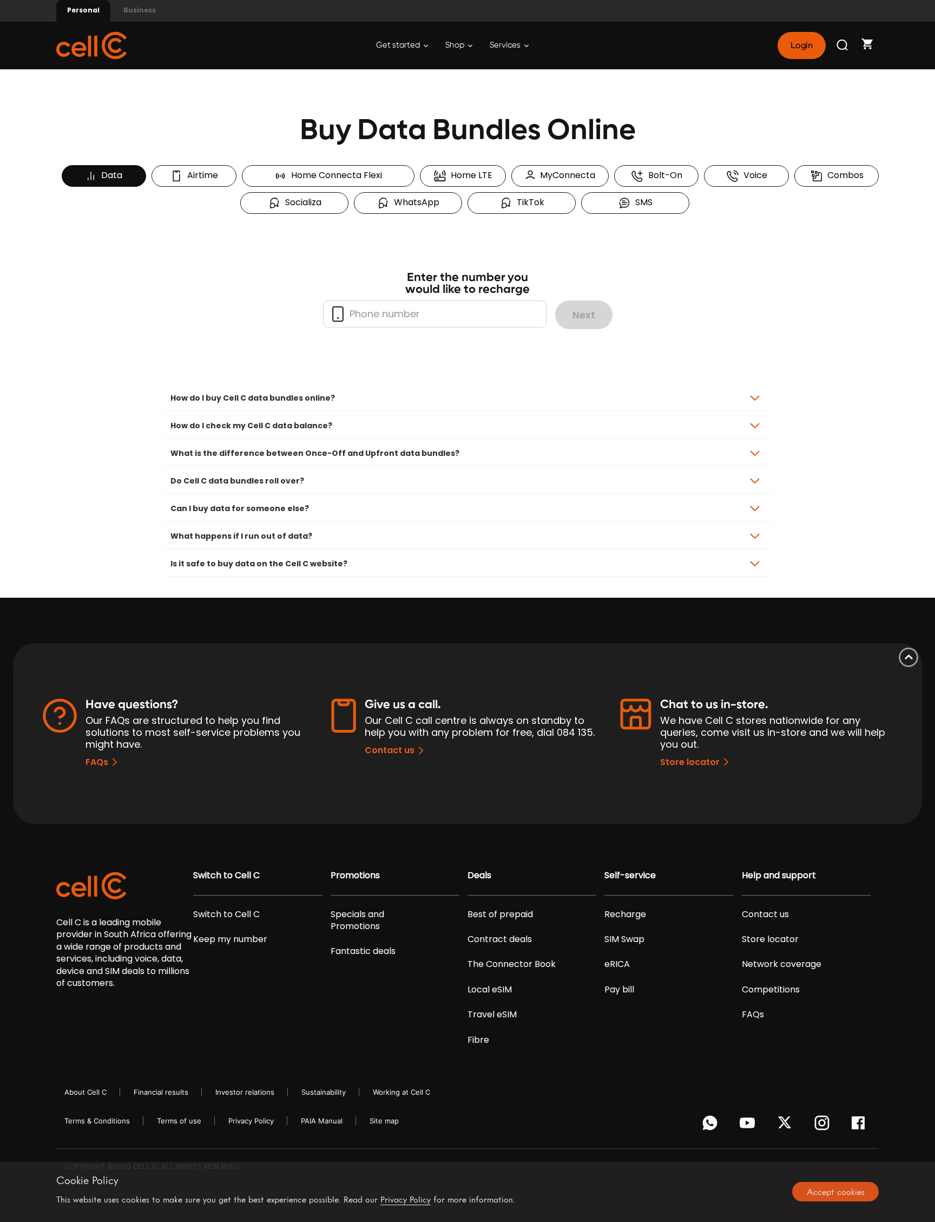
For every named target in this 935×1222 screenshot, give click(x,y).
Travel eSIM (492, 1015)
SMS (642, 202)
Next (583, 315)
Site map (384, 1120)
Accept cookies (836, 1191)
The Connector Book (511, 964)
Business (139, 10)
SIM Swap (624, 939)
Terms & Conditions (97, 1120)
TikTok (528, 202)
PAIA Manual (322, 1120)
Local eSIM (489, 990)
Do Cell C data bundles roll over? (237, 480)
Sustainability (323, 1092)
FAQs (96, 762)
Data (109, 175)
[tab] (467, 398)
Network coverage (781, 964)
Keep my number (230, 939)
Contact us (389, 750)
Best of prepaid (500, 914)
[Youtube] (749, 1125)
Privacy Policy (251, 1120)
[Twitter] (786, 1125)
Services (506, 45)
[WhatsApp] (711, 1125)
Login (801, 45)
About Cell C (85, 1092)
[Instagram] (823, 1125)
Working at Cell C (401, 1092)
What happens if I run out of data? (241, 536)
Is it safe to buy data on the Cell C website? (258, 563)
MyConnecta (565, 175)
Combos (843, 175)
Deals (479, 875)
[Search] (843, 45)
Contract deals (499, 939)
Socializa (301, 202)
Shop (455, 45)
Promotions (355, 875)
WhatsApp (414, 202)
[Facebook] (861, 1125)
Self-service (630, 875)
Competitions (771, 990)
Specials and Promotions (357, 920)
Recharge (625, 914)
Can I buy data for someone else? (239, 508)
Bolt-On (663, 175)
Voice (753, 175)
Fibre (478, 1040)
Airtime (200, 175)
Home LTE (469, 175)
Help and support (779, 875)
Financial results (161, 1092)
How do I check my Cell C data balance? (251, 425)
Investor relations (244, 1092)
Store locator (690, 762)
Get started (399, 45)
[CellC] (91, 44)
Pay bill (619, 990)
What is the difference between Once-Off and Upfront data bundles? (314, 453)
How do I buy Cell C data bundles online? (252, 398)
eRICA (617, 964)
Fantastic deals (363, 951)
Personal (83, 10)
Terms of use (179, 1120)
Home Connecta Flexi (334, 175)
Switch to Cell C (226, 875)
